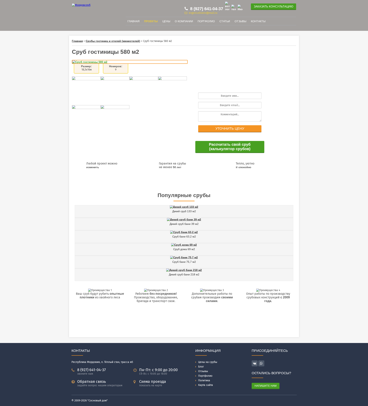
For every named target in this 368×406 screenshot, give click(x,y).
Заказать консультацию (273, 6)
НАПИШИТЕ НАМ (266, 385)
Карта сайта (205, 385)
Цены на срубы (207, 362)
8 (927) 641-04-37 (206, 8)
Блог (201, 366)
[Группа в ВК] (240, 8)
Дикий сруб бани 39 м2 (184, 223)
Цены (166, 21)
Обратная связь (91, 381)
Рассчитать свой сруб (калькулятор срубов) (230, 146)
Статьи (224, 21)
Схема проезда (152, 381)
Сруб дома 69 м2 (184, 249)
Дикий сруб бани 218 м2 (184, 274)
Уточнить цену (229, 128)
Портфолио (206, 21)
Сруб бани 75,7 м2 (184, 261)
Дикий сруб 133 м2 (184, 211)
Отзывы (240, 21)
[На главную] (81, 5)
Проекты (151, 21)
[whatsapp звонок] (261, 363)
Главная (133, 21)
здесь (168, 182)
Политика (204, 380)
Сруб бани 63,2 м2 (184, 236)
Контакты (258, 21)
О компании (184, 21)
